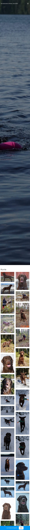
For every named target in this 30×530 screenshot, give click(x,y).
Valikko (28, 3)
